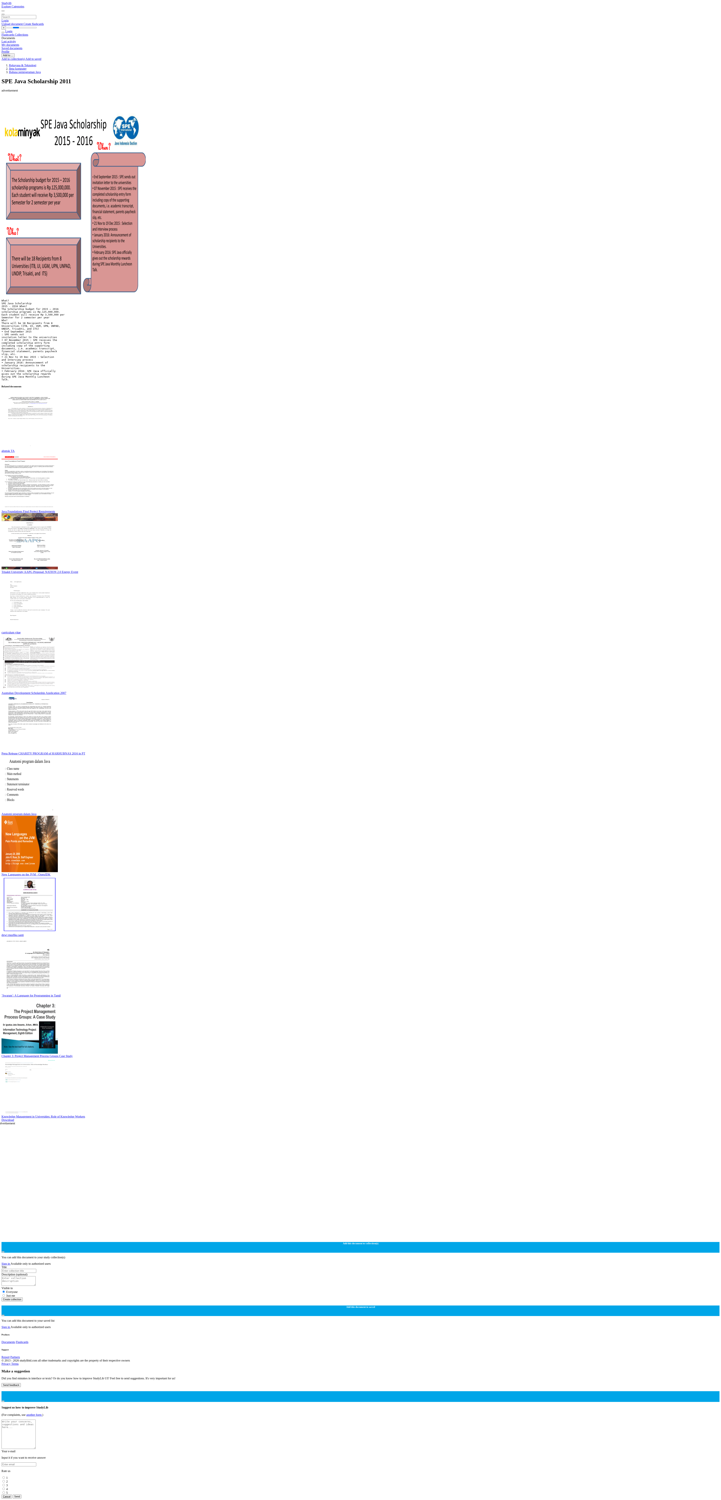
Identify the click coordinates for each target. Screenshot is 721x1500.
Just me (10, 1295)
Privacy (6, 1363)
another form (34, 1414)
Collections (21, 34)
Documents (8, 1342)
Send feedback (11, 1385)
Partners (15, 1357)
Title (4, 1267)
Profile (5, 51)
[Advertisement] (114, 100)
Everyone (12, 1291)
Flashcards (8, 34)
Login (5, 20)
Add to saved (33, 59)
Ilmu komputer (17, 68)
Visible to (7, 1288)
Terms (15, 1363)
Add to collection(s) (14, 59)
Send (17, 1496)
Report (6, 1357)
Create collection (12, 1299)
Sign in (6, 1263)
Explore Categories (13, 6)
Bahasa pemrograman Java (25, 72)
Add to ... (8, 55)
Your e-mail (8, 1451)
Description (14, 1274)
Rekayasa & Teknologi (22, 65)
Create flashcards (33, 24)
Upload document (12, 24)
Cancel (7, 1496)
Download (8, 1120)
